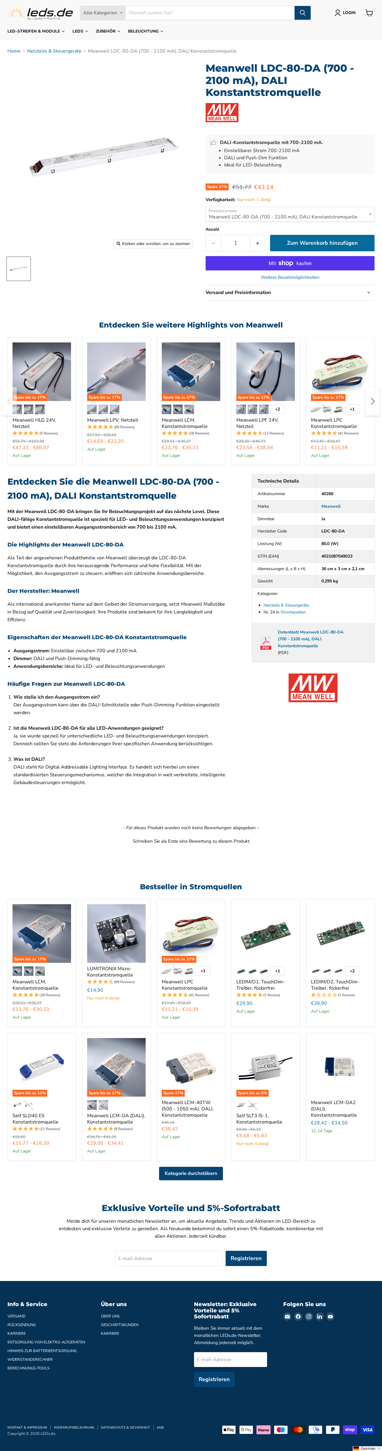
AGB (160, 1427)
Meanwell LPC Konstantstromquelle (334, 423)
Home (14, 51)
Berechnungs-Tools (28, 1368)
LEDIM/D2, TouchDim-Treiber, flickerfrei (335, 985)
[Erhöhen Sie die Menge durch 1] (257, 243)
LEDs (78, 31)
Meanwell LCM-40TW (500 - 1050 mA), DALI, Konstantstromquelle (188, 1108)
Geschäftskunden (119, 1325)
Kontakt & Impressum (27, 1427)
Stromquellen (293, 612)
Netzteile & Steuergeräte (54, 51)
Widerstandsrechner (30, 1359)
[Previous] (9, 401)
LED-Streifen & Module (34, 31)
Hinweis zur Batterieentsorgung (42, 1351)
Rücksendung (21, 1325)
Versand (16, 1316)
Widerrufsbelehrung (74, 1427)
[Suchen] (303, 13)
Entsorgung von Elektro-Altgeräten (46, 1342)
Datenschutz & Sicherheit (125, 1427)
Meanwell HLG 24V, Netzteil (34, 423)
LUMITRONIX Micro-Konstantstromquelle (110, 971)
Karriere (16, 1333)
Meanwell (331, 506)
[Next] (372, 401)
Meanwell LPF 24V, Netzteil (257, 423)
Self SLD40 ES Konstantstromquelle (35, 1118)
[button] (42, 433)
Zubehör (106, 31)
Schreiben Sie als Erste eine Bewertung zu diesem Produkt (191, 841)
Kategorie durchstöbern (191, 1173)
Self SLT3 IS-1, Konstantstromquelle (259, 1118)
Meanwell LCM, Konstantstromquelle (185, 423)
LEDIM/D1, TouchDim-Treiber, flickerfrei (260, 985)
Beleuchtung (144, 31)
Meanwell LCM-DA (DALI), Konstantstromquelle (116, 1118)
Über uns (110, 1316)
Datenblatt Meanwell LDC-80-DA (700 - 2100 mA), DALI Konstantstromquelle (311, 639)
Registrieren (246, 1258)
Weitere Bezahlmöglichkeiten (290, 277)
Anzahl (212, 229)
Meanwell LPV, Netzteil (112, 420)
